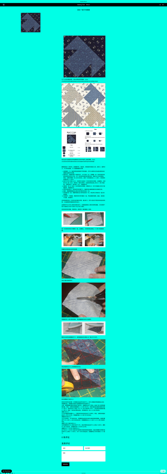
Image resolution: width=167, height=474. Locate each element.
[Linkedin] (10, 473)
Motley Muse (164, 473)
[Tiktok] (7, 473)
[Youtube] (5, 473)
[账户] (160, 4)
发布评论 (65, 464)
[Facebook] (1, 473)
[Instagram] (3, 473)
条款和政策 (83, 473)
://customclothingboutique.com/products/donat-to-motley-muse (80, 81)
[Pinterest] (12, 473)
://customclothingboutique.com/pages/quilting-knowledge (78, 161)
